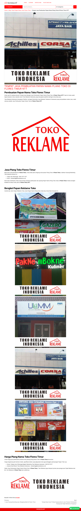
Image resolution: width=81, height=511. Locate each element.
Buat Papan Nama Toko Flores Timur (21, 10)
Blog (10, 10)
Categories (9, 6)
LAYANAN (31, 2)
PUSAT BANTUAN (47, 2)
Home (5, 10)
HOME (25, 2)
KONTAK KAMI (38, 2)
